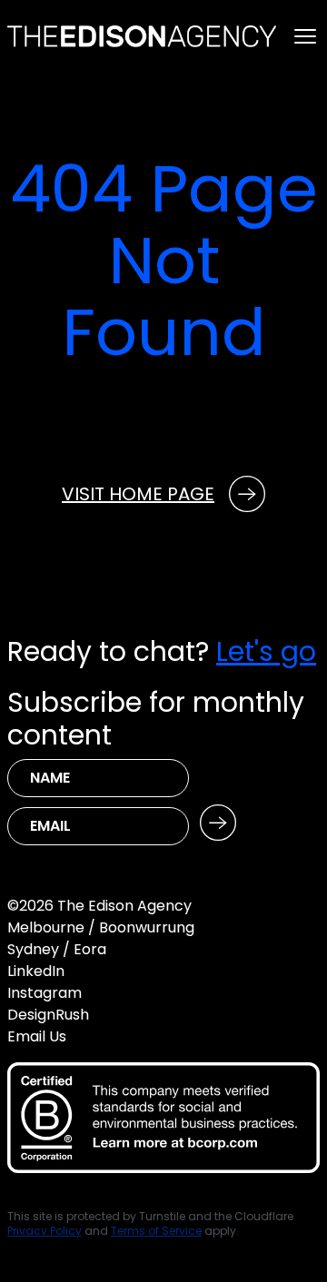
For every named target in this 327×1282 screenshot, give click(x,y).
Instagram (44, 992)
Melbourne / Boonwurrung (100, 927)
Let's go (266, 651)
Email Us (36, 1036)
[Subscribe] (218, 822)
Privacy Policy (44, 1230)
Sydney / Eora (56, 949)
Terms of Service (156, 1230)
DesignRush (48, 1014)
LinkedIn (35, 971)
